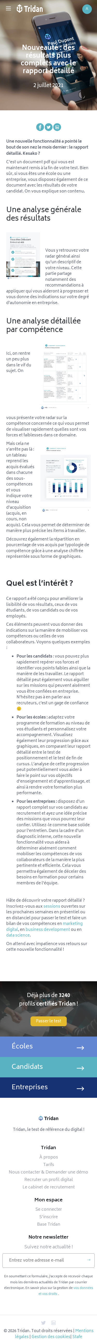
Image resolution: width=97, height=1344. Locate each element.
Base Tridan (48, 1224)
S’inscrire (48, 1217)
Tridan (48, 1148)
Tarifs (48, 1165)
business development (48, 929)
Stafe (77, 1337)
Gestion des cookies (51, 1337)
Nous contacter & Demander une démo (48, 1172)
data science (18, 935)
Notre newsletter (48, 1237)
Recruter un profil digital (48, 1180)
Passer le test (48, 1021)
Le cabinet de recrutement (49, 1187)
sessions (51, 906)
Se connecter (48, 1209)
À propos (48, 1157)
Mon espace (48, 1200)
